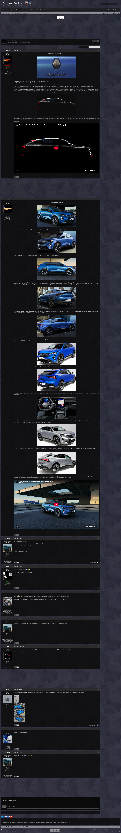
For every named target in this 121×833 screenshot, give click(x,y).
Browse (18, 9)
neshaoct (9, 42)
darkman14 (7, 538)
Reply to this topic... (13, 806)
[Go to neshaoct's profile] (4, 42)
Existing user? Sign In (107, 9)
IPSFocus (8, 829)
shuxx (90, 725)
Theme (2, 831)
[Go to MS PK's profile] (7, 576)
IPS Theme (3, 829)
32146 (8, 745)
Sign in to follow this (87, 40)
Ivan (90, 562)
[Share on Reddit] (10, 816)
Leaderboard (35, 9)
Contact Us (14, 831)
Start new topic (84, 46)
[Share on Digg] (6, 816)
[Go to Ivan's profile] (7, 601)
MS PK (7, 566)
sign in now (28, 802)
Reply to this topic (95, 46)
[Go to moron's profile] (7, 699)
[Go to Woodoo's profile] (7, 739)
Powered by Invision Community (114, 831)
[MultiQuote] (15, 177)
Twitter (113, 13)
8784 (8, 582)
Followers (94, 40)
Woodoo (7, 729)
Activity (26, 9)
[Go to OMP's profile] (7, 656)
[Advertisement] (60, 28)
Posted (17, 50)
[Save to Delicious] (8, 816)
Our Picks (43, 9)
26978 (8, 608)
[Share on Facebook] (4, 816)
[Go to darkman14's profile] (7, 548)
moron (7, 689)
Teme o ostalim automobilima (24, 42)
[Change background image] (118, 9)
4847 (8, 662)
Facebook (110, 13)
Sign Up (114, 9)
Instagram (116, 13)
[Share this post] (98, 50)
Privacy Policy (8, 831)
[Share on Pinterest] (12, 816)
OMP (8, 646)
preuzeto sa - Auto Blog (19, 531)
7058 (8, 554)
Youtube (118, 13)
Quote (18, 534)
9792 (8, 67)
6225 (8, 705)
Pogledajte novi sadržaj (8, 9)
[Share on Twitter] (2, 816)
